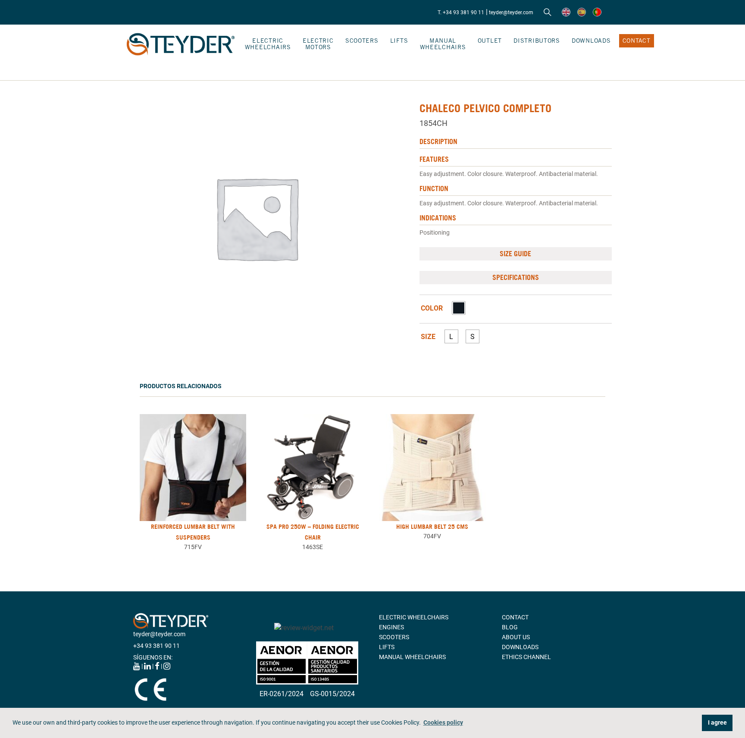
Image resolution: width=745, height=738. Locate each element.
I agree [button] (717, 722)
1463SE (312, 546)
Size (428, 336)
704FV (432, 536)
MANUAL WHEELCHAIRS (443, 44)
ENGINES (391, 627)
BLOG (510, 627)
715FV (193, 546)
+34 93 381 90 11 (156, 645)
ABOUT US (516, 637)
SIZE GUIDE (515, 253)
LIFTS (399, 40)
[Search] (547, 12)
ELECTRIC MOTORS (318, 44)
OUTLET (490, 40)
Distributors (536, 40)
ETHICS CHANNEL (526, 656)
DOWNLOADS (591, 40)
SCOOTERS (362, 40)
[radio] (458, 307)
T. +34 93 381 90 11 (461, 12)
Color (432, 308)
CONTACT (637, 40)
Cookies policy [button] (443, 722)
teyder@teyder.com (511, 12)
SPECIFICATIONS (515, 277)
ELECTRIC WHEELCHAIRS (268, 44)
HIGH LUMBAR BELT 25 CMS (432, 527)
